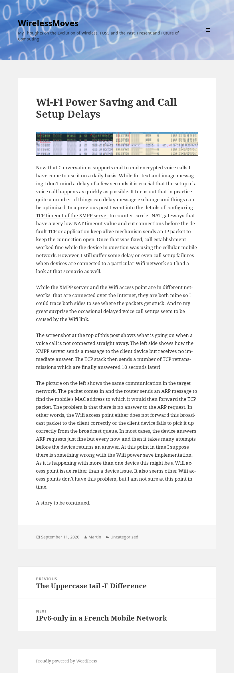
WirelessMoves (48, 23)
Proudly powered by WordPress (66, 661)
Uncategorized (124, 537)
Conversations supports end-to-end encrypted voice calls (122, 167)
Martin (94, 537)
